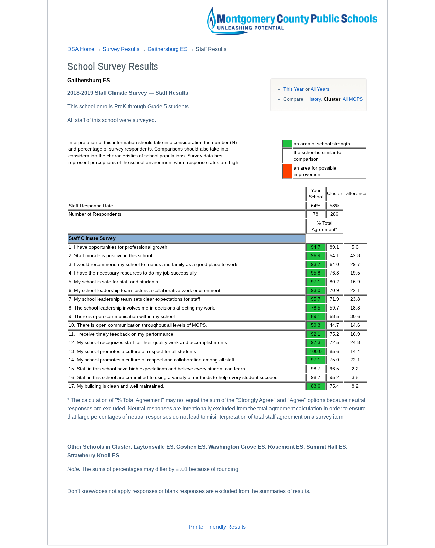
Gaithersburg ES (167, 49)
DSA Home (80, 49)
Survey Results (121, 49)
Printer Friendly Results (217, 527)
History (313, 99)
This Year (293, 89)
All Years (320, 89)
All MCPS (353, 99)
